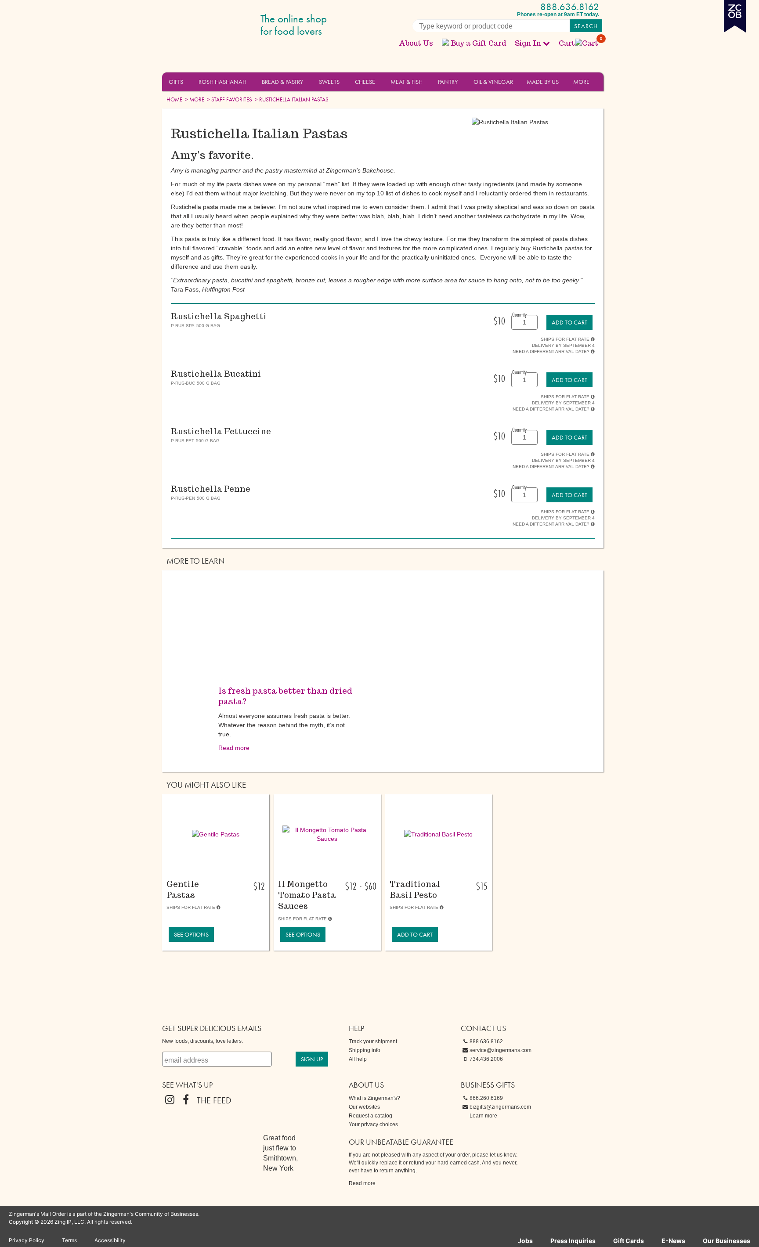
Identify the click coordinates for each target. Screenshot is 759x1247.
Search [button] (586, 26)
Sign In (528, 43)
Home (174, 99)
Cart (579, 43)
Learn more (483, 1116)
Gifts (176, 82)
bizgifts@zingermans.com (500, 1107)
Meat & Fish (406, 82)
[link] (569, 322)
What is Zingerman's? (374, 1098)
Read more (233, 747)
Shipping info (364, 1050)
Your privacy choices (373, 1124)
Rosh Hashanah (222, 82)
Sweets (329, 82)
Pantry (448, 82)
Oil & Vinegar (493, 82)
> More (194, 99)
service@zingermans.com (500, 1050)
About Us (416, 43)
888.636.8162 (569, 6)
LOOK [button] (210, 862)
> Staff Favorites (229, 99)
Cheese (365, 82)
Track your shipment (373, 1041)
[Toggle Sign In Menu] (546, 43)
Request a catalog (370, 1116)
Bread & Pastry (282, 82)
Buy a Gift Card (478, 43)
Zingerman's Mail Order (230, 25)
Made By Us (543, 82)
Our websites (364, 1107)
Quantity (519, 314)
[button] (188, 81)
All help (358, 1059)
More (581, 82)
